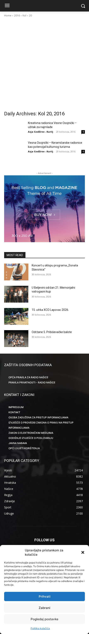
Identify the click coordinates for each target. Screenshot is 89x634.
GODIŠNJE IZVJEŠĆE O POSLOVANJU (30, 438)
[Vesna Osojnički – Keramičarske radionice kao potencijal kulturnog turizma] (14, 148)
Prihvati (45, 596)
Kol (24, 15)
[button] (83, 552)
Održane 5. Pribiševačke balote (52, 332)
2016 (17, 15)
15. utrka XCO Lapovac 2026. (50, 309)
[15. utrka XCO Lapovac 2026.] (16, 316)
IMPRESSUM (16, 407)
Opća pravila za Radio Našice (28, 377)
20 (30, 15)
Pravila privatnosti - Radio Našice (31, 382)
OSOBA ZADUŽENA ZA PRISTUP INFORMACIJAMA (38, 417)
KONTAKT (14, 412)
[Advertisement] (44, 64)
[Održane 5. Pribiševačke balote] (16, 338)
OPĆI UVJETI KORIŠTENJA (24, 448)
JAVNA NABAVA (17, 443)
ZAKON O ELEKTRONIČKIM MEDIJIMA (30, 432)
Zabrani (44, 608)
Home (7, 15)
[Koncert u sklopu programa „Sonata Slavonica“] (16, 272)
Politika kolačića (40, 628)
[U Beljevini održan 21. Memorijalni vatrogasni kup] (16, 294)
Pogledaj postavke (44, 619)
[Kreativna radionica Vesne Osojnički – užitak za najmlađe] (14, 128)
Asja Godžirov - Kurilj (40, 131)
